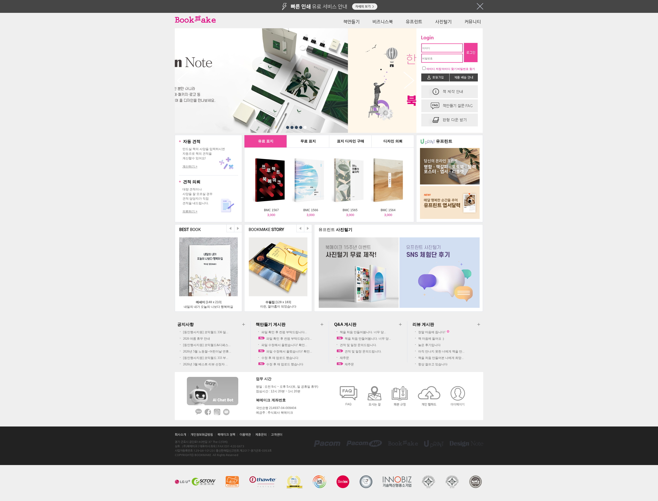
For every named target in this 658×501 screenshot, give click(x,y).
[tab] (265, 141)
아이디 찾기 (449, 68)
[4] (300, 127)
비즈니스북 (382, 22)
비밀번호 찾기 (466, 68)
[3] (296, 127)
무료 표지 (308, 141)
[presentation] (265, 141)
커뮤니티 (472, 22)
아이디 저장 (433, 68)
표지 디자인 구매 (350, 141)
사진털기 (443, 22)
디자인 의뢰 (393, 141)
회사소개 (180, 434)
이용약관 (245, 434)
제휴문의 (261, 434)
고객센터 (276, 434)
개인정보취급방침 (201, 434)
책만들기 (351, 22)
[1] (287, 127)
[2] (292, 127)
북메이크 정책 (226, 434)
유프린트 (414, 22)
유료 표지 (265, 141)
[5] (305, 127)
